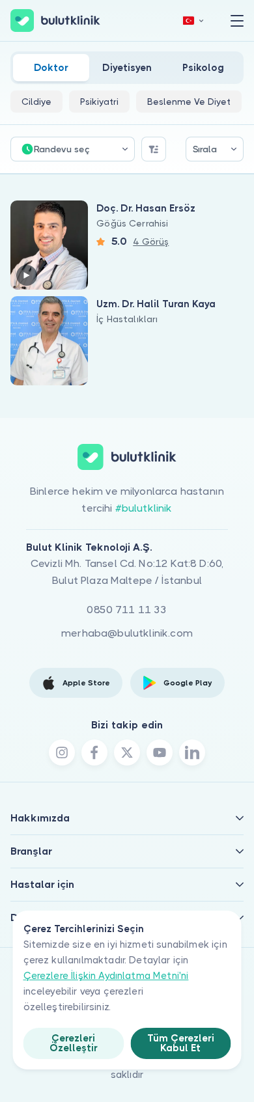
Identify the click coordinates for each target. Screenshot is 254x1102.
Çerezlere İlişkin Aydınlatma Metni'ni (106, 976)
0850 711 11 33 (127, 609)
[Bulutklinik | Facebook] (94, 752)
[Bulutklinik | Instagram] (62, 752)
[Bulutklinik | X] (127, 752)
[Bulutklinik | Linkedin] (192, 752)
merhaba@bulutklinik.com (127, 633)
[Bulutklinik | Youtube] (160, 752)
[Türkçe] (193, 20)
